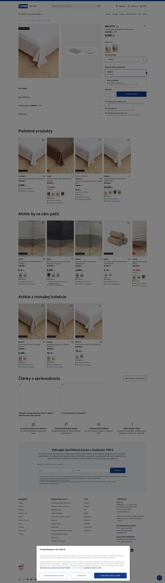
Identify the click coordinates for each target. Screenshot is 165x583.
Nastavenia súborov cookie (54, 575)
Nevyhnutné (81, 575)
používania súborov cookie (93, 568)
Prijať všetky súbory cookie (110, 575)
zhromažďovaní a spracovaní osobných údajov (55, 568)
